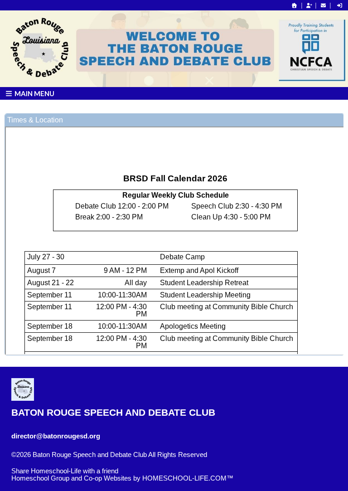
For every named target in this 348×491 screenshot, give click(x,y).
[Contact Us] (323, 5)
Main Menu (33, 93)
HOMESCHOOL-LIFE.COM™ (187, 478)
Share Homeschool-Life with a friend (64, 471)
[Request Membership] (309, 5)
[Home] (294, 5)
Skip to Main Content (49, 462)
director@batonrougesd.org (55, 436)
